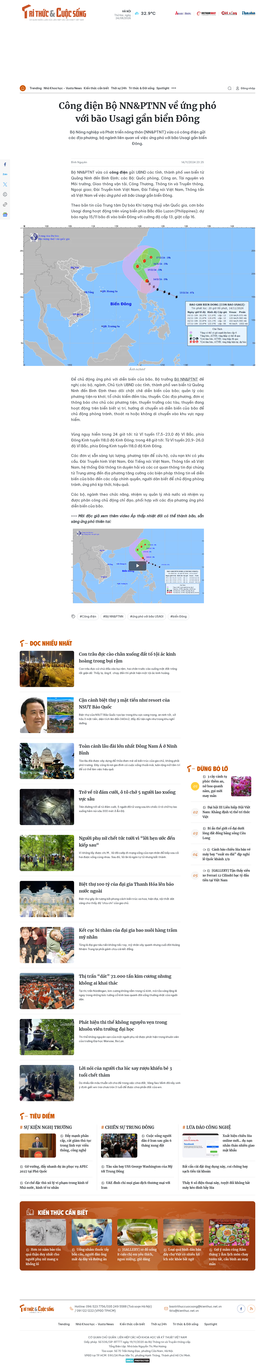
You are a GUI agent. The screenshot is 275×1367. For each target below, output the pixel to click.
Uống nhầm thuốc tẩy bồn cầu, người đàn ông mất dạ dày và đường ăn (90, 1254)
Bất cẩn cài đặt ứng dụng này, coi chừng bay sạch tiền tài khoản (215, 1169)
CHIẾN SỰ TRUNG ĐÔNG (129, 1127)
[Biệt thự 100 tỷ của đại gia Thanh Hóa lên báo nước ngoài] (47, 899)
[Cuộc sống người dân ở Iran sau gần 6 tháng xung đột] (119, 1146)
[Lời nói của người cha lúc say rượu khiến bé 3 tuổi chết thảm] (47, 1083)
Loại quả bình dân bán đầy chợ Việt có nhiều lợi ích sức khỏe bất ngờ (182, 1254)
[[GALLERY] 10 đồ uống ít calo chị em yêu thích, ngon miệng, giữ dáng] (137, 1232)
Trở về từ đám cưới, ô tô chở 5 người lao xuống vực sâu (127, 795)
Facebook (241, 1309)
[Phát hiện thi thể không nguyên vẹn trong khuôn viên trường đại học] (47, 1037)
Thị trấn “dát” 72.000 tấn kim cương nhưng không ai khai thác (125, 980)
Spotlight (162, 88)
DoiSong (229, 13)
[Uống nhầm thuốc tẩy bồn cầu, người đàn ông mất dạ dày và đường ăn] (92, 1232)
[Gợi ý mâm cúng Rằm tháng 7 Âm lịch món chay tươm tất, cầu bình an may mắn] (229, 1232)
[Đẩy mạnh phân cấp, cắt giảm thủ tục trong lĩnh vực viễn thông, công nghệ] (38, 1146)
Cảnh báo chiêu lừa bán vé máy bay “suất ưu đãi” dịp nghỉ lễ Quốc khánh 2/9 (226, 854)
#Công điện (88, 616)
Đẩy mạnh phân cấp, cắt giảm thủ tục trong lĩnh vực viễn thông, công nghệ (75, 1143)
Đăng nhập (248, 88)
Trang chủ (23, 88)
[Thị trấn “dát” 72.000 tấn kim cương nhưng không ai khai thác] (47, 991)
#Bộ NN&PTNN (113, 616)
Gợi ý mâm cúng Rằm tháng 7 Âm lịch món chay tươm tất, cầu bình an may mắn (228, 1257)
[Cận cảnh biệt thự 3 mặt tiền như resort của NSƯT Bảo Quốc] (47, 715)
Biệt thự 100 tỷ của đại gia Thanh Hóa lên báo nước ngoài (126, 888)
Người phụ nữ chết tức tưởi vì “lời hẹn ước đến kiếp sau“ (127, 842)
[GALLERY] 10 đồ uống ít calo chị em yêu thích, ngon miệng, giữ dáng (137, 1254)
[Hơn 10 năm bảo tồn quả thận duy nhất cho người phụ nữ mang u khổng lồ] (46, 1232)
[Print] (5, 194)
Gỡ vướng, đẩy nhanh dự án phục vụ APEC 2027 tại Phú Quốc (54, 1169)
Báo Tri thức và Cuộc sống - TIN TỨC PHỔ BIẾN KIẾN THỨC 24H (54, 13)
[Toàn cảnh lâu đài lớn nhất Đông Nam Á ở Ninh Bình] (47, 761)
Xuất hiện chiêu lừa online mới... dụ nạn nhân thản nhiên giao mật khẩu (238, 1143)
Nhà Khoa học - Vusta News (63, 88)
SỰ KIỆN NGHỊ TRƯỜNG (47, 1127)
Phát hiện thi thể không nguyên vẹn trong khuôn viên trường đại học (123, 1026)
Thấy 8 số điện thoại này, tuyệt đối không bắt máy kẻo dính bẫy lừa (216, 1185)
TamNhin (248, 13)
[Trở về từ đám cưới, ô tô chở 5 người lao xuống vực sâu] (47, 807)
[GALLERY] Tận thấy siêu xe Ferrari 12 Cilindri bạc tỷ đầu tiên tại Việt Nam (226, 875)
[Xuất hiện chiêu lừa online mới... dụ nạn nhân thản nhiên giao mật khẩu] (200, 1146)
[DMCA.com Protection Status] (137, 1360)
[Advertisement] (137, 53)
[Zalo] (5, 174)
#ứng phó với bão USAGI (146, 616)
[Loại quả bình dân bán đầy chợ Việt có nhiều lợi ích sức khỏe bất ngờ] (183, 1232)
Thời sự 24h (119, 88)
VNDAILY (206, 13)
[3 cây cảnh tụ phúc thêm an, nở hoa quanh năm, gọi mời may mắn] (241, 786)
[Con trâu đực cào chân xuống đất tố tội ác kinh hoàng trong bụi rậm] (47, 669)
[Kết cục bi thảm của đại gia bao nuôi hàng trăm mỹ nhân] (47, 945)
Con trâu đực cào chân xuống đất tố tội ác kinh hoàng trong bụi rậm (127, 657)
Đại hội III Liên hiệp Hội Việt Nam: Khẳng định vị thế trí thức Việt (226, 812)
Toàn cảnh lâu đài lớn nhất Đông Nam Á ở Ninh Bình (128, 749)
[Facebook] (5, 164)
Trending (36, 88)
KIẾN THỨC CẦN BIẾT (63, 1212)
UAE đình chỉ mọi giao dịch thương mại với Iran (135, 1185)
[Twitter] (5, 184)
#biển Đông (178, 616)
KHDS (183, 13)
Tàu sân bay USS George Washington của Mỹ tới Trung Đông (137, 1169)
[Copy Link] (5, 205)
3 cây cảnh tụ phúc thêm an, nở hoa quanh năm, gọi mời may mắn (215, 786)
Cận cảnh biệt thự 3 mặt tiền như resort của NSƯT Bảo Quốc (124, 703)
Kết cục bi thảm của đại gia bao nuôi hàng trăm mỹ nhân (128, 934)
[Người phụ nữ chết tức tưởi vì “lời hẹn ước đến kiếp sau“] (47, 853)
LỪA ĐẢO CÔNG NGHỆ (208, 1127)
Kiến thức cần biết (96, 88)
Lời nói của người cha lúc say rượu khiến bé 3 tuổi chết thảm (125, 1072)
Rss (251, 1309)
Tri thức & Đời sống (141, 88)
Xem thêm (173, 88)
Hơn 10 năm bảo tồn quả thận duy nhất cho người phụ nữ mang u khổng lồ (43, 1257)
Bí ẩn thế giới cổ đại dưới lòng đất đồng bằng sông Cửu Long (224, 833)
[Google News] (5, 215)
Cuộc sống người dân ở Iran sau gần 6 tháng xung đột (156, 1140)
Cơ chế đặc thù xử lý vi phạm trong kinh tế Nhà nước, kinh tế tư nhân (54, 1185)
